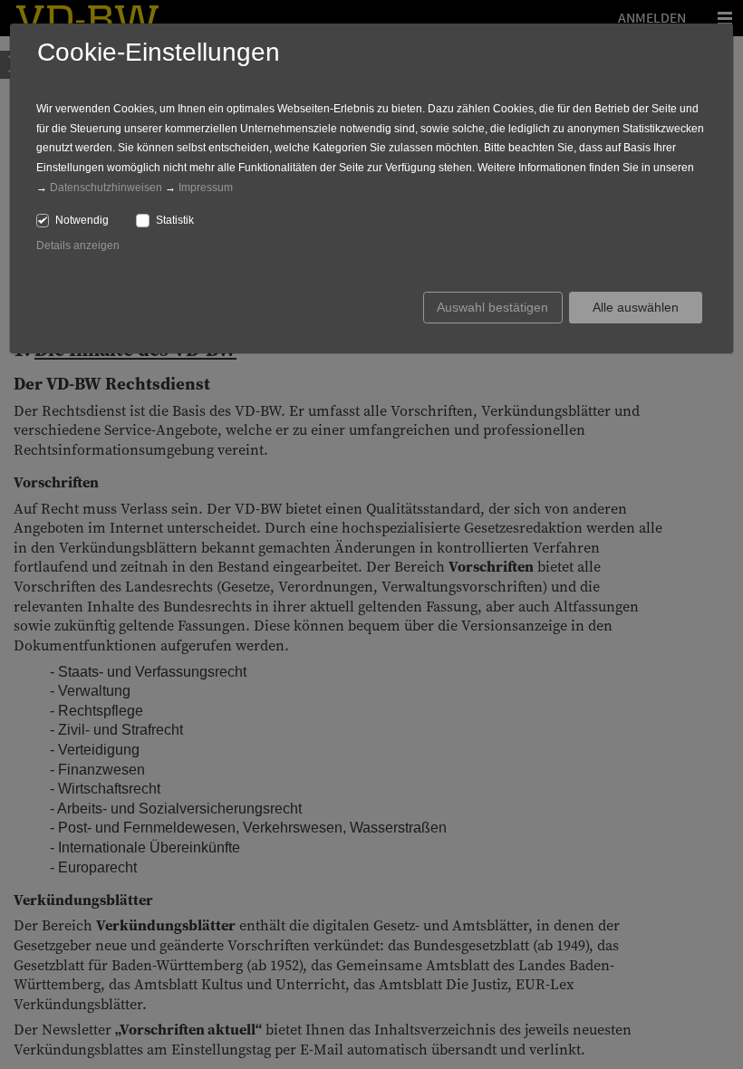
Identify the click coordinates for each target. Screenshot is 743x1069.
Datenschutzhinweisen (106, 187)
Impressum (206, 187)
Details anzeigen (78, 245)
